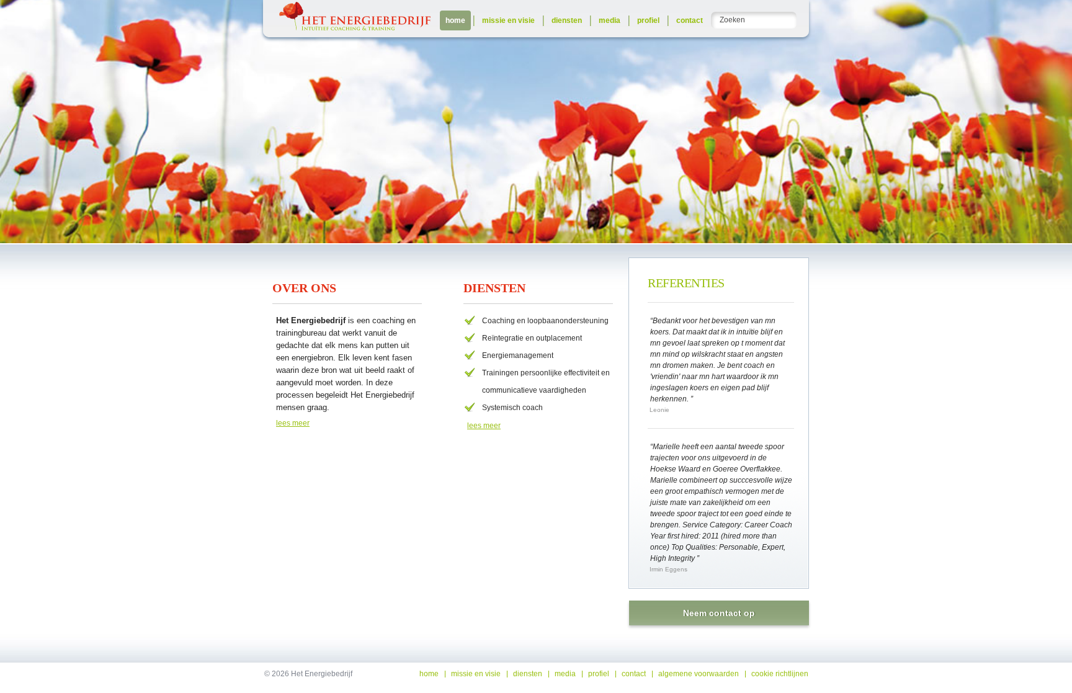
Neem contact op (719, 613)
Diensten (567, 20)
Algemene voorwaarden (698, 673)
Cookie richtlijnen (779, 673)
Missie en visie (508, 20)
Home (455, 20)
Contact (689, 20)
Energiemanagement (517, 355)
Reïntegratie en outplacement (532, 338)
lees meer (293, 423)
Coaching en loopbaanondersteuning (545, 320)
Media (609, 20)
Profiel (648, 20)
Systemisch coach (512, 407)
